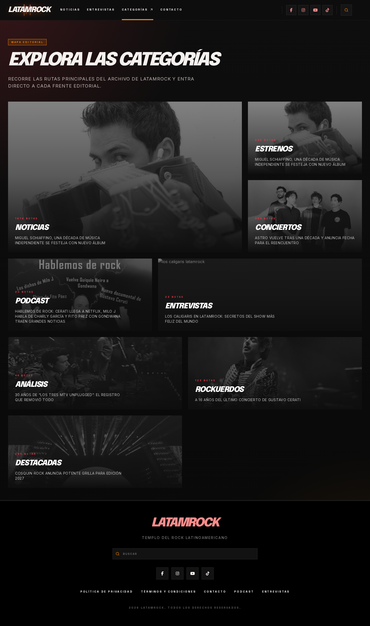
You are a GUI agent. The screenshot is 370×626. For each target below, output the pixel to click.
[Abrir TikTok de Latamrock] (327, 10)
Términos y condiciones (168, 592)
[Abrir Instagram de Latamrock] (303, 10)
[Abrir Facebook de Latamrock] (291, 10)
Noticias (70, 10)
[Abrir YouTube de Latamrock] (315, 10)
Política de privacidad (106, 592)
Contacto (171, 10)
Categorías (135, 10)
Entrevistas (101, 10)
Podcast (244, 592)
